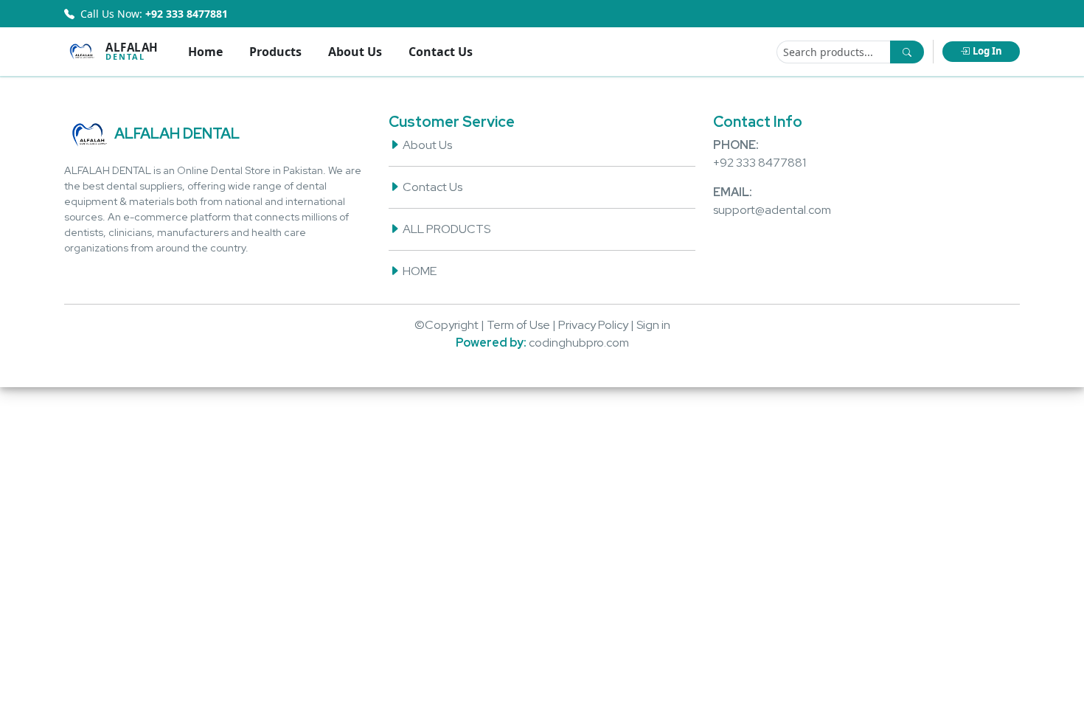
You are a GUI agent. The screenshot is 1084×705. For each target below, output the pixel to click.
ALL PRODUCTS (445, 229)
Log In (987, 51)
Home (205, 52)
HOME (418, 271)
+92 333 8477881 (759, 162)
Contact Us (441, 52)
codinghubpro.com (579, 342)
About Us (355, 52)
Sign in (653, 325)
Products (275, 52)
